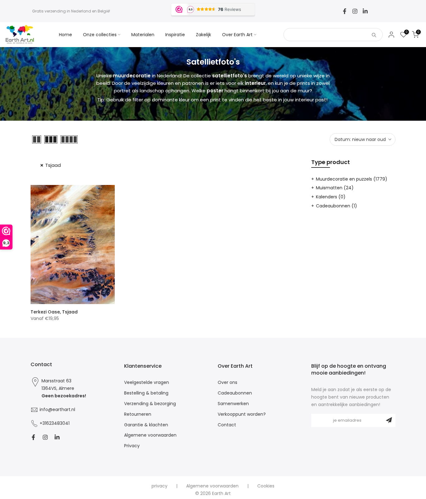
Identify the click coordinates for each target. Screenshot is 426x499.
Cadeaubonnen (336, 206)
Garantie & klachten (146, 425)
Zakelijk (203, 34)
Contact (227, 425)
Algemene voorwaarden (150, 435)
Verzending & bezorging (150, 404)
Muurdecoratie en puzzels (351, 179)
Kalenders (331, 197)
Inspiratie (175, 34)
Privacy (132, 446)
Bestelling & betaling (146, 393)
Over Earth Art (237, 34)
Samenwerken (233, 404)
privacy (159, 486)
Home (65, 34)
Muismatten (335, 188)
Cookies (265, 486)
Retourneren (137, 414)
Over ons (227, 382)
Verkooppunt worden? (242, 414)
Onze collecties (100, 34)
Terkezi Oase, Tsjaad (54, 312)
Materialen (142, 34)
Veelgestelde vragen (146, 382)
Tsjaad (53, 165)
